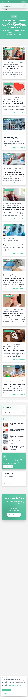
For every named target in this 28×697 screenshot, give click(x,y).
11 (25, 401)
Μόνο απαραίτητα (17, 690)
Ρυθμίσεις (6, 693)
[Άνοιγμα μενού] (24, 5)
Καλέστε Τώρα (15, 515)
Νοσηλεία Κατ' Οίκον (8, 476)
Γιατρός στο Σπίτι (7, 480)
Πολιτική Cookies (12, 685)
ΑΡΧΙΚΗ (3, 9)
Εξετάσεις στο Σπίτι (8, 483)
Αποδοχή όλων (7, 690)
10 (22, 401)
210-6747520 (9, 466)
